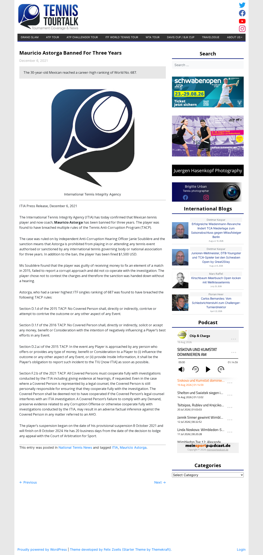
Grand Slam (29, 37)
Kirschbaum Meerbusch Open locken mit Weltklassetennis (216, 280)
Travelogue (210, 37)
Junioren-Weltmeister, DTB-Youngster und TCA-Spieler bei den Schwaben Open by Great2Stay (216, 257)
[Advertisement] (204, 16)
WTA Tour (152, 37)
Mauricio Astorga (133, 447)
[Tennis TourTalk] (48, 16)
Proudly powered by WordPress (42, 549)
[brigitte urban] (185, 197)
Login (241, 549)
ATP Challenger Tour (82, 37)
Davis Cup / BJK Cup (180, 37)
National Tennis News (75, 447)
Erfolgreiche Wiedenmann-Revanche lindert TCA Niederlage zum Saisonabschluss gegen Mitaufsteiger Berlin (216, 230)
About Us (233, 37)
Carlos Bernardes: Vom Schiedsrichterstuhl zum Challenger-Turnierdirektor (216, 303)
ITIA (115, 447)
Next (160, 482)
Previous (28, 482)
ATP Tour (52, 37)
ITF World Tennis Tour (121, 37)
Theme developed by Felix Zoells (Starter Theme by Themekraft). (121, 549)
